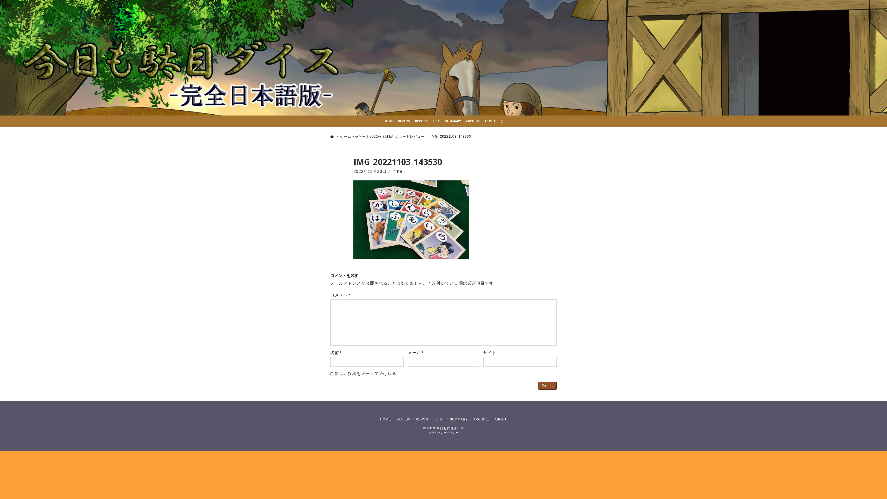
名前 (336, 352)
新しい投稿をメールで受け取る (365, 373)
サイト (489, 352)
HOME (385, 419)
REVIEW (403, 419)
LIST (440, 419)
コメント (340, 295)
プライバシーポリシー (443, 432)
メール (416, 352)
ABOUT (501, 419)
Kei (400, 171)
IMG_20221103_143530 (451, 136)
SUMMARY (459, 419)
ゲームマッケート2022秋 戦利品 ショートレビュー (382, 136)
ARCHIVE (481, 419)
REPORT (423, 419)
